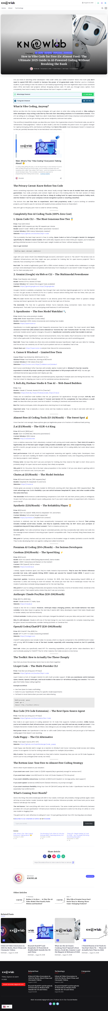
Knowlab (47, 819)
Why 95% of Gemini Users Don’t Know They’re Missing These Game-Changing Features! (79, 901)
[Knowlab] (8, 3)
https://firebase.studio (40, 393)
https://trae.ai (54, 393)
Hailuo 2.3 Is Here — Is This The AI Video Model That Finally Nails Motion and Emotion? (39, 901)
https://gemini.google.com (29, 286)
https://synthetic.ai (27, 518)
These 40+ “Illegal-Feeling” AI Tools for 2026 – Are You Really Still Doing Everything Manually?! (78, 835)
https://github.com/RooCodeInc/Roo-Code (35, 718)
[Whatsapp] (98, 3)
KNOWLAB (36, 68)
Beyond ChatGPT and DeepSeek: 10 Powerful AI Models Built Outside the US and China (39, 949)
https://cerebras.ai (27, 567)
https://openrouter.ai (27, 323)
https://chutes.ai (27, 484)
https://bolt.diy (26, 393)
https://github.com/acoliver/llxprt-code (34, 234)
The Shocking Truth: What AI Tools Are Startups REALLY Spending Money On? (52, 834)
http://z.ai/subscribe (27, 439)
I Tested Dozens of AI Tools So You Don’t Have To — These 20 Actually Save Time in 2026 (94, 948)
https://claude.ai (26, 604)
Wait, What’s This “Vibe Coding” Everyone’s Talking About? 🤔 (23, 834)
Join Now (88, 94)
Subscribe (88, 824)
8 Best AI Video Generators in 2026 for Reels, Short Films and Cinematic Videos (13, 948)
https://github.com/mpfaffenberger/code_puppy (38, 744)
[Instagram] (102, 3)
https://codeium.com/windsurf (46, 364)
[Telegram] (105, 3)
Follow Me (90, 876)
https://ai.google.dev (47, 286)
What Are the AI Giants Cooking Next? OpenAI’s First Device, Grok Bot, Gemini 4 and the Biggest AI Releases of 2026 (67, 949)
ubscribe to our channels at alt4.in (27, 819)
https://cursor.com (28, 364)
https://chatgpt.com (27, 636)
